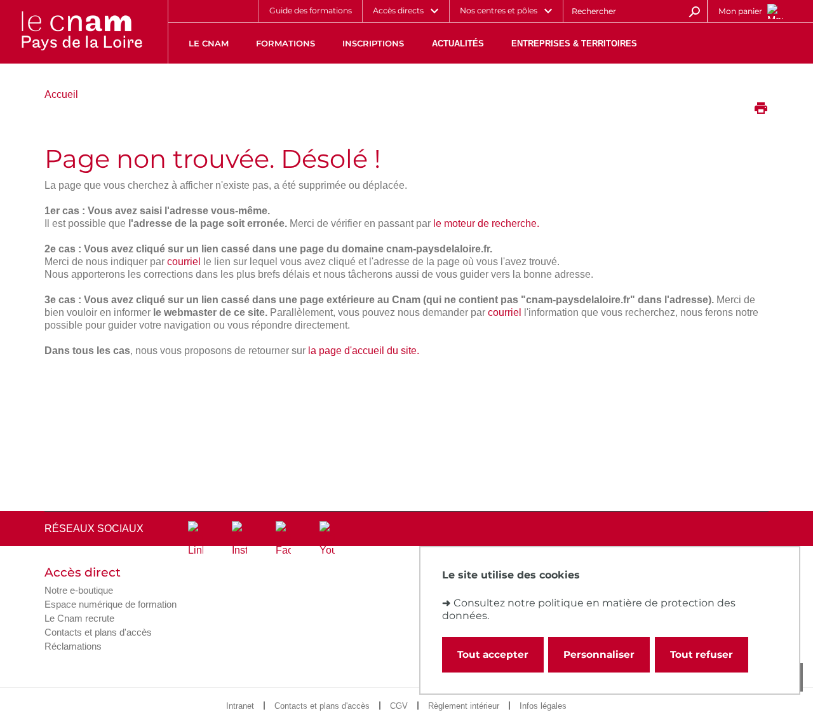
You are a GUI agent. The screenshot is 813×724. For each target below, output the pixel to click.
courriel (184, 261)
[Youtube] (327, 539)
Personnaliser (599, 654)
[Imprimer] (761, 109)
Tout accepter (492, 654)
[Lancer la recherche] (694, 11)
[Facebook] (283, 539)
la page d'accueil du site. (363, 350)
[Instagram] (239, 539)
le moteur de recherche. (486, 223)
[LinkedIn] (195, 539)
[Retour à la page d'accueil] (81, 32)
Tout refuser (701, 654)
